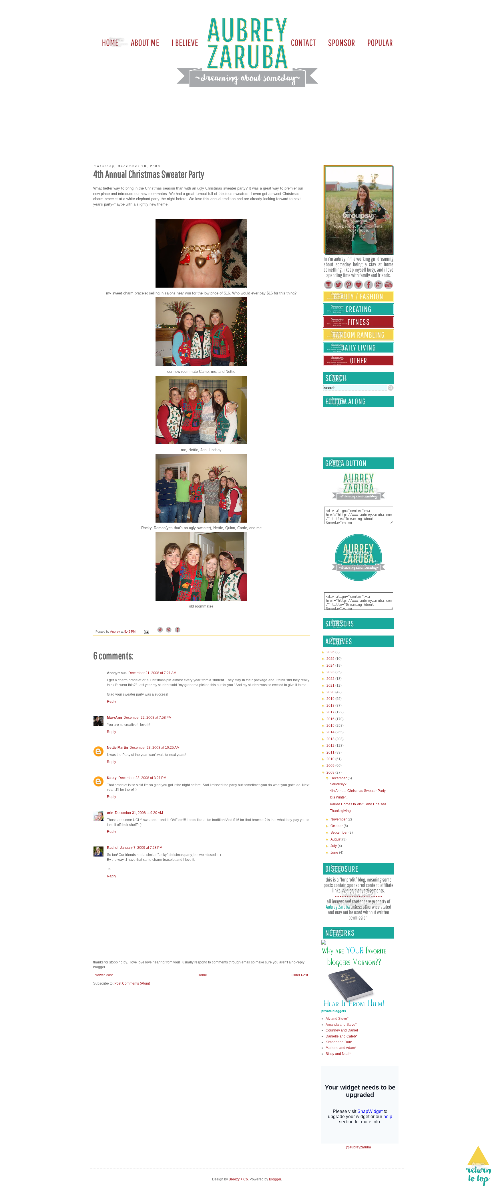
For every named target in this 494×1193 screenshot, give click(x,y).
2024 (330, 666)
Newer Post (104, 975)
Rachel (112, 848)
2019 (330, 699)
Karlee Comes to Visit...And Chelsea (358, 804)
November (339, 819)
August (336, 839)
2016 (330, 719)
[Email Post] (146, 631)
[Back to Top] (478, 1167)
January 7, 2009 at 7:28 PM (141, 848)
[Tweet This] (160, 631)
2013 (330, 739)
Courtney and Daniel (342, 1030)
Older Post (300, 975)
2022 (330, 679)
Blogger (275, 1179)
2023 (330, 672)
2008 (330, 772)
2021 (330, 686)
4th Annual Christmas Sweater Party (358, 791)
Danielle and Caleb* (341, 1036)
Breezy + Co (238, 1179)
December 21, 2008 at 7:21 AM (152, 673)
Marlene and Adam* (341, 1048)
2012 (330, 746)
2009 (330, 766)
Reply (111, 702)
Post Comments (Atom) (132, 983)
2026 (330, 652)
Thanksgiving (340, 811)
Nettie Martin (117, 748)
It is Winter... (339, 797)
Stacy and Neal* (338, 1054)
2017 (330, 712)
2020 (330, 692)
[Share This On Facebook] (177, 631)
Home (202, 975)
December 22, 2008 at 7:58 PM (148, 718)
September (339, 832)
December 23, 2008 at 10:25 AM (155, 748)
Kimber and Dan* (339, 1042)
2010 (330, 759)
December (339, 778)
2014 (330, 732)
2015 (330, 726)
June (334, 853)
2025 (330, 659)
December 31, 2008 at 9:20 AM (139, 813)
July (334, 846)
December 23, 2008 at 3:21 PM (142, 778)
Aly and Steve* (337, 1019)
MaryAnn (114, 718)
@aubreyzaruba (358, 1147)
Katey (112, 778)
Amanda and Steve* (341, 1025)
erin (110, 813)
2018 (330, 706)
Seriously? (338, 784)
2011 (330, 752)
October (337, 826)
